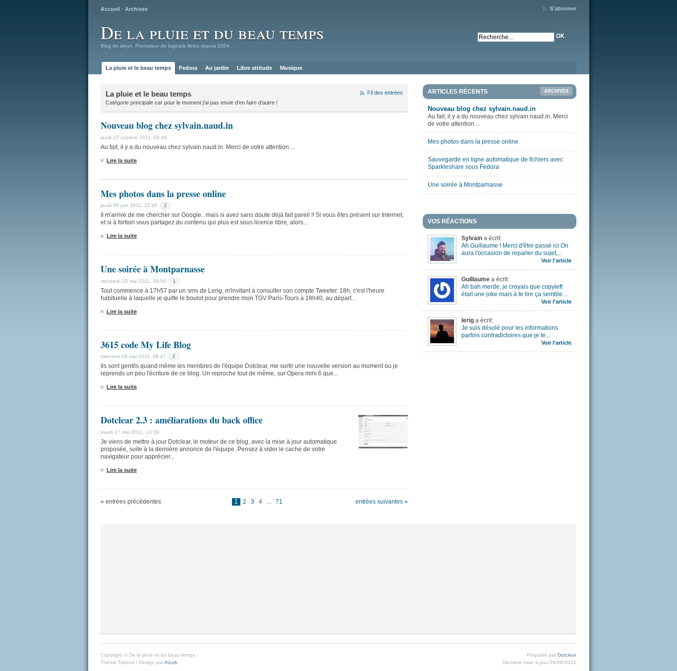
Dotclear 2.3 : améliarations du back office (182, 419)
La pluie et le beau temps (138, 68)
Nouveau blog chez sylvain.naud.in (167, 125)
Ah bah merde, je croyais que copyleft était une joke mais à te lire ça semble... (514, 290)
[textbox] (516, 37)
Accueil (110, 9)
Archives (136, 9)
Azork (171, 662)
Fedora (188, 68)
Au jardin (217, 68)
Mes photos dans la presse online (163, 193)
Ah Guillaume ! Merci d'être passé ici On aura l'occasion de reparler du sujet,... (514, 249)
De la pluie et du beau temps (212, 32)
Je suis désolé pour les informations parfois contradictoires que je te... (509, 331)
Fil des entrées (385, 93)
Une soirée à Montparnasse (153, 268)
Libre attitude (254, 68)
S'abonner (563, 8)
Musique (291, 68)
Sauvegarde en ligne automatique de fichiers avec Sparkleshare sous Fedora (495, 163)
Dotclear (567, 655)
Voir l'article (556, 260)
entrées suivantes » (381, 501)
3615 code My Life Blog (146, 344)
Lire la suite (122, 160)
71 (279, 501)
